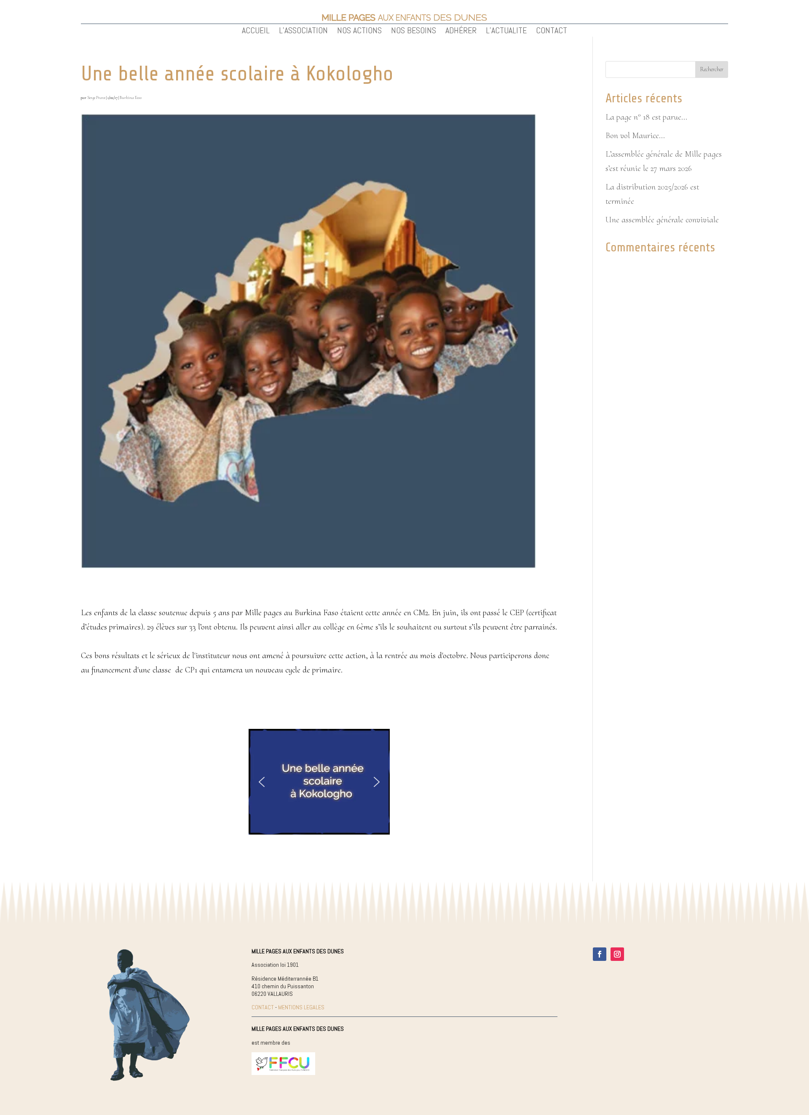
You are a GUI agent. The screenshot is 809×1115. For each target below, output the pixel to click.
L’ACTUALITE (506, 31)
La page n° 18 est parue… (646, 117)
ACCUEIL (256, 31)
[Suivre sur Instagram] (617, 954)
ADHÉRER (461, 31)
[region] (319, 782)
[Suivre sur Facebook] (599, 954)
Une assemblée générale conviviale (662, 220)
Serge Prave (96, 97)
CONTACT (551, 31)
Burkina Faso (131, 97)
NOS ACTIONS (359, 31)
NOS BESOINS (413, 31)
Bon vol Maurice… (635, 136)
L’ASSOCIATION (303, 31)
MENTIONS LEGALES (301, 1007)
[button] (261, 782)
